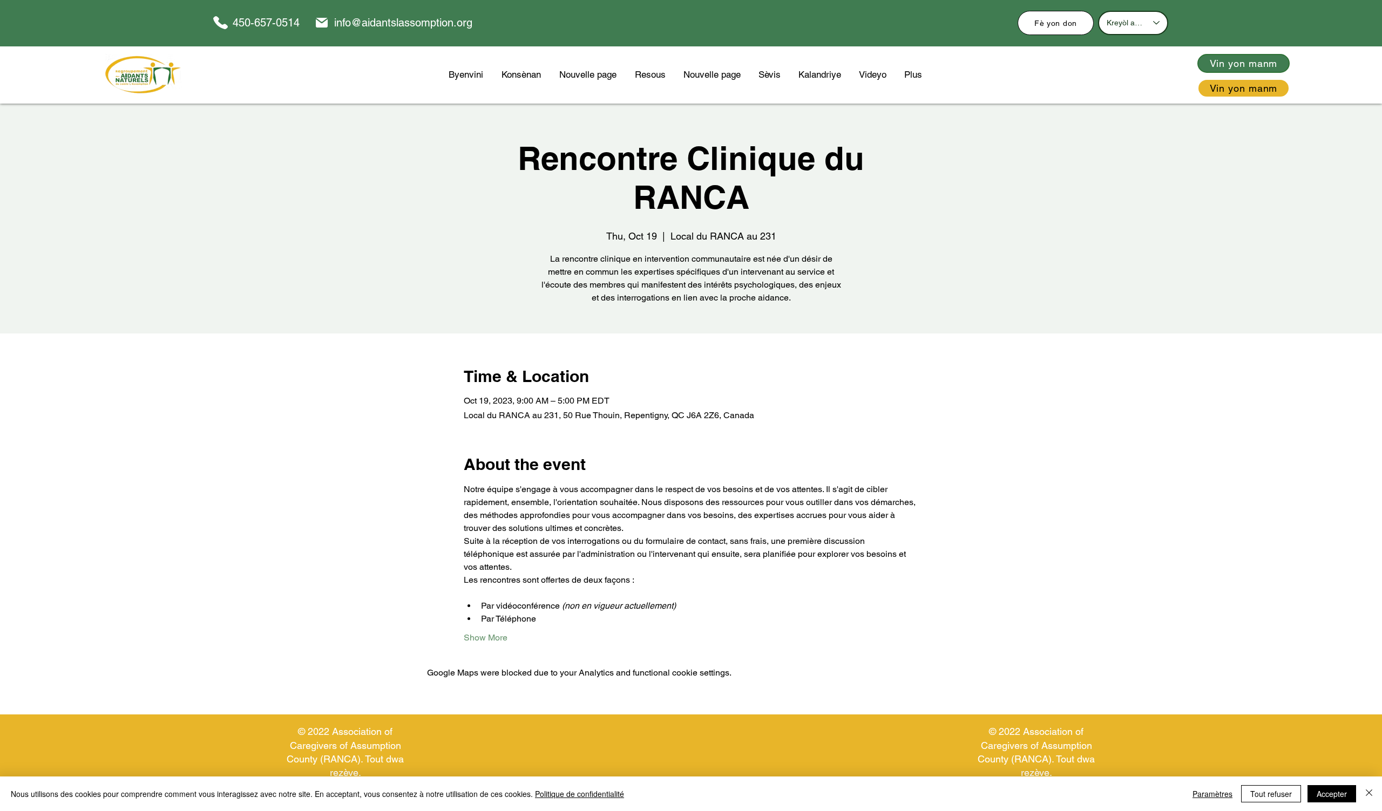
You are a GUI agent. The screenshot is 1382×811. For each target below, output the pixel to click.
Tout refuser (1271, 793)
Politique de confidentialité (579, 793)
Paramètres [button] (1212, 793)
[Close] (1369, 793)
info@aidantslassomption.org (403, 22)
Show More (485, 637)
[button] (650, 74)
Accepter (1332, 793)
